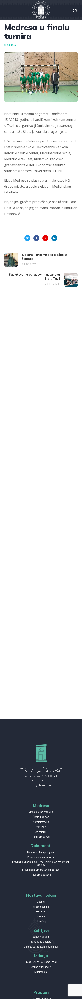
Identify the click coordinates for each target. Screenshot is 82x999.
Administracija (41, 822)
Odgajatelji (41, 832)
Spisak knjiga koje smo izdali (41, 962)
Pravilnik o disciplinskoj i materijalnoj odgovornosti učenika (41, 863)
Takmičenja (41, 921)
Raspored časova (41, 874)
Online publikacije (41, 967)
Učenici (41, 901)
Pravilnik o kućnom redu (41, 857)
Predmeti (41, 911)
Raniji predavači (41, 836)
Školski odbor (41, 817)
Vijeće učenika (41, 906)
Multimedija (41, 972)
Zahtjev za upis (40, 936)
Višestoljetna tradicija (41, 812)
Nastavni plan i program (41, 852)
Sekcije (41, 916)
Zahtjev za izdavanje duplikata (41, 946)
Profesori (41, 827)
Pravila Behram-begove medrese (41, 869)
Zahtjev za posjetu (41, 941)
